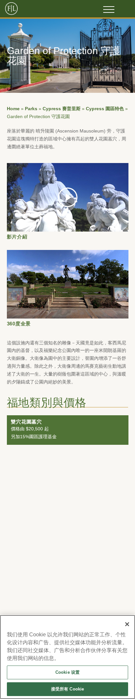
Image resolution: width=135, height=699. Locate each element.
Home (13, 108)
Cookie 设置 (67, 672)
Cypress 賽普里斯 (62, 108)
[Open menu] (109, 9)
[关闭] (127, 624)
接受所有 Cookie (67, 689)
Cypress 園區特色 (105, 108)
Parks (31, 108)
